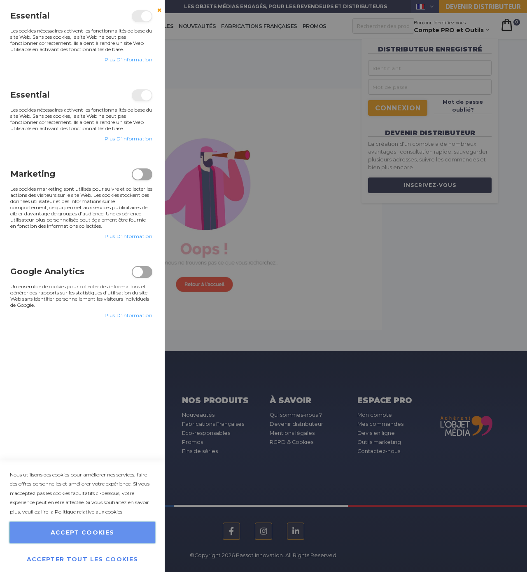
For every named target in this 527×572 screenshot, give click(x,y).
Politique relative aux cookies (88, 512)
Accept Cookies (82, 532)
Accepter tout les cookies (82, 559)
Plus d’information (128, 59)
